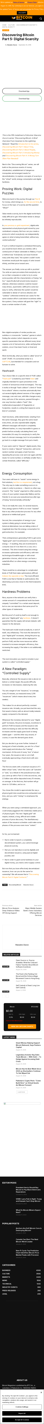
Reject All (22, 1413)
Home (4, 25)
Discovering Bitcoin (15, 885)
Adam (32, 379)
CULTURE (11, 25)
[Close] (41, 1392)
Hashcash (7, 379)
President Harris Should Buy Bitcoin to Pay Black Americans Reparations (28, 1190)
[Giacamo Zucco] (3, 45)
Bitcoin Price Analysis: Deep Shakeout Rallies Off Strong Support (11, 910)
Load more (21, 1092)
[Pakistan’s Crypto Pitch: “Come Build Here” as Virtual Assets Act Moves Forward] (8, 1084)
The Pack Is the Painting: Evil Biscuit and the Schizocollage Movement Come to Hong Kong (27, 976)
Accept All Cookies (22, 1420)
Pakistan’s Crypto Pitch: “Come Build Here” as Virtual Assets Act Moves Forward (28, 1083)
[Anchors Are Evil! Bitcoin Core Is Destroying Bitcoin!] (8, 1231)
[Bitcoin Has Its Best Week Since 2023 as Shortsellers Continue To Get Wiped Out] (8, 1072)
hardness (26, 618)
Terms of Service (18, 2)
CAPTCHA (6, 362)
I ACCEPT (22, 13)
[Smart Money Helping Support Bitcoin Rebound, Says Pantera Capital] (8, 1046)
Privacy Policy (32, 2)
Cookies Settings (22, 1407)
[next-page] (7, 996)
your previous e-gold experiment (16, 225)
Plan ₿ (37, 199)
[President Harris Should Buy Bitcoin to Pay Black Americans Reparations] (8, 1190)
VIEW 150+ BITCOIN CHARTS (22, 1026)
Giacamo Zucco (12, 45)
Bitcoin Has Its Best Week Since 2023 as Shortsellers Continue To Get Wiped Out (28, 1071)
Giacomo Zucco (28, 885)
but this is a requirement (22, 482)
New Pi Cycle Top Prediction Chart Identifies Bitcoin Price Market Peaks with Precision (27, 1253)
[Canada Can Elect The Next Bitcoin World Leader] (8, 1242)
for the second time (31, 202)
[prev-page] (3, 996)
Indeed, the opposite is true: (13, 576)
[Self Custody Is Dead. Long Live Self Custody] (8, 988)
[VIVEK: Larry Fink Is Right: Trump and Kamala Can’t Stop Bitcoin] (8, 1202)
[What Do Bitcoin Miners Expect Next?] (8, 1213)
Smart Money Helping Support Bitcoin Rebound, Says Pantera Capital (28, 1045)
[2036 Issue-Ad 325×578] (22, 1134)
